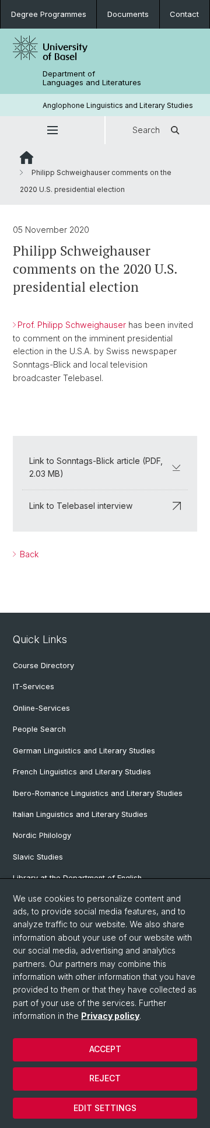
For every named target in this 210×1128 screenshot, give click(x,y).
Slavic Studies (38, 857)
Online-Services (41, 708)
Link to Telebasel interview (80, 506)
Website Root (26, 157)
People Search (39, 729)
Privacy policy (110, 1016)
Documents (128, 14)
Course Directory (43, 665)
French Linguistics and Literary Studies (82, 771)
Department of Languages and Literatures (92, 78)
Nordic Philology (42, 835)
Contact (184, 14)
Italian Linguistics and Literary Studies (80, 814)
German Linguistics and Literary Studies (84, 750)
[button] (52, 130)
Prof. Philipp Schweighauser (72, 325)
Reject (105, 1078)
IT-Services (33, 686)
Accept (105, 1049)
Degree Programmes (48, 14)
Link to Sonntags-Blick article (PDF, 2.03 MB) (96, 467)
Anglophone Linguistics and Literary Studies (118, 105)
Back (28, 554)
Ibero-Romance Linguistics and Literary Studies (98, 793)
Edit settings (105, 1108)
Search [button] (146, 130)
